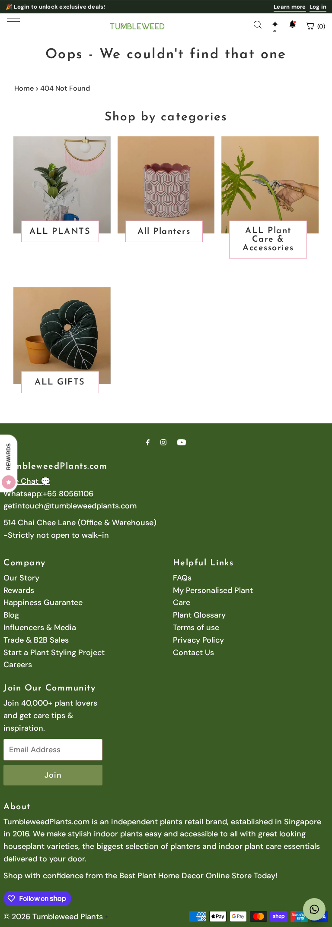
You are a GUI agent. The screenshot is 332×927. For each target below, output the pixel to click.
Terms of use (196, 627)
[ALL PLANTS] (62, 184)
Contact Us (193, 652)
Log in (318, 6)
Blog (11, 615)
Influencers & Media (39, 627)
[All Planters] (166, 184)
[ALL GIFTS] (62, 335)
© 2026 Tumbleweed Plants (53, 916)
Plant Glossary (199, 615)
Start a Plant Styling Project (54, 652)
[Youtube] (181, 442)
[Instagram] (163, 442)
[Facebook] (148, 442)
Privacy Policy (198, 640)
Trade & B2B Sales (36, 640)
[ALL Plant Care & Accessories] (270, 184)
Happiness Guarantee (43, 602)
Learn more (290, 6)
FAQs (182, 578)
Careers (17, 664)
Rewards (18, 590)
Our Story (21, 578)
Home (24, 88)
